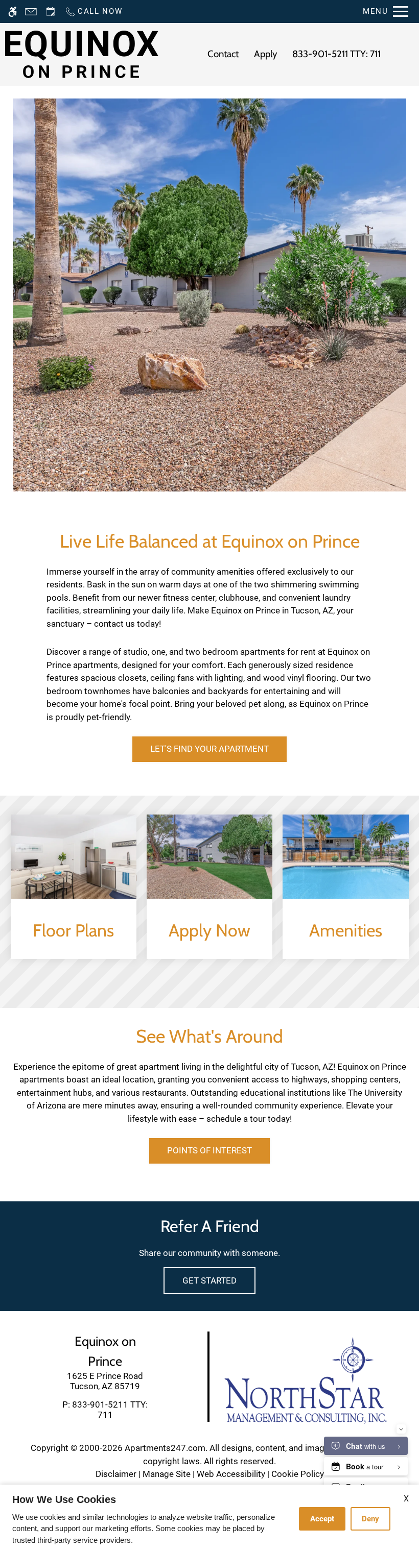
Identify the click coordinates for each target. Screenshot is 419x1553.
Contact (223, 54)
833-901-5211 (336, 54)
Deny (370, 1518)
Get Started (209, 1280)
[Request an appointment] (50, 11)
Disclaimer (116, 1474)
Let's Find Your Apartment (209, 749)
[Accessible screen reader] (12, 11)
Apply (265, 54)
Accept (322, 1518)
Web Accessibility (231, 1474)
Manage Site (167, 1474)
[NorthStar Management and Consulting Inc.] (305, 1379)
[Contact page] (30, 11)
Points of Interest (209, 1150)
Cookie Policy (297, 1474)
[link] (105, 1381)
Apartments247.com (165, 1448)
